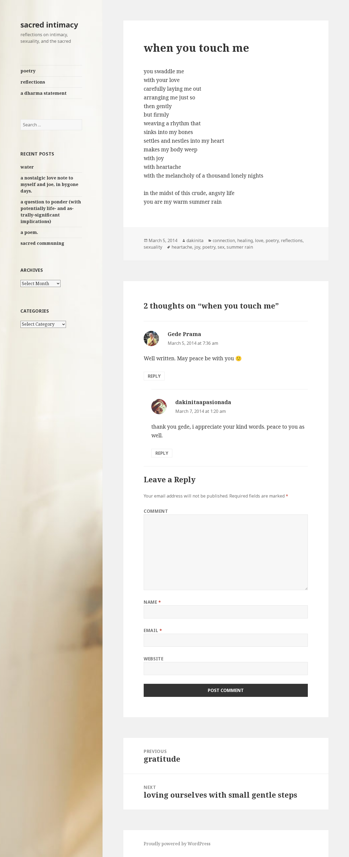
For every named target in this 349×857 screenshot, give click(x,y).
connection (224, 240)
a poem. (29, 232)
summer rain (240, 247)
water (27, 167)
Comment (156, 511)
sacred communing (42, 243)
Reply (154, 376)
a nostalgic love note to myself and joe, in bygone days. (49, 184)
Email (153, 630)
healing (245, 240)
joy (197, 247)
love (259, 240)
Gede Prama (184, 334)
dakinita (194, 240)
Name (152, 602)
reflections (32, 82)
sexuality (153, 247)
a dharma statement (43, 93)
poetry (27, 71)
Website (153, 659)
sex (221, 247)
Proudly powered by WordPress (177, 844)
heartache (182, 247)
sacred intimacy (49, 25)
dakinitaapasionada (203, 402)
